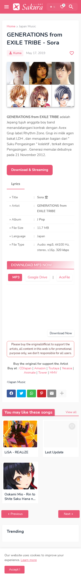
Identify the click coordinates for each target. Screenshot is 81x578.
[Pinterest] (41, 393)
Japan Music (27, 26)
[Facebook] (11, 393)
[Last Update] (61, 434)
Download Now (61, 333)
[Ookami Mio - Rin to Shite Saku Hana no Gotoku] (20, 476)
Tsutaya (53, 368)
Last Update (54, 452)
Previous (17, 514)
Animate (30, 372)
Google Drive (37, 277)
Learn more (29, 560)
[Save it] (71, 53)
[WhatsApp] (31, 393)
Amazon (40, 368)
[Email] (51, 393)
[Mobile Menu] (6, 7)
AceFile (64, 277)
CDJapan (25, 368)
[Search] (72, 7)
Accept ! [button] (14, 569)
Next (67, 514)
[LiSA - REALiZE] (20, 434)
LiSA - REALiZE (16, 452)
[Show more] (61, 393)
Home (11, 26)
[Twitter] (21, 393)
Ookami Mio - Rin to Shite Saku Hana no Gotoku (19, 496)
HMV (53, 372)
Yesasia (67, 368)
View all (71, 412)
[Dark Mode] (52, 7)
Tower (42, 372)
